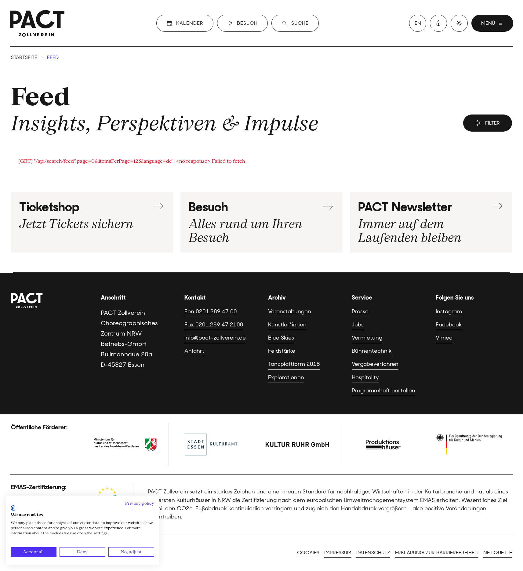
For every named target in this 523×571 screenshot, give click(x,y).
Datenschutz (373, 552)
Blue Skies (281, 337)
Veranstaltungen (289, 311)
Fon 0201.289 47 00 (210, 311)
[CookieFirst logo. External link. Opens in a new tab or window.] (13, 508)
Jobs (358, 324)
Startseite (24, 57)
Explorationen (286, 377)
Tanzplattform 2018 (294, 364)
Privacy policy (139, 503)
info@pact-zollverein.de (215, 337)
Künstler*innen (287, 324)
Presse (360, 311)
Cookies (308, 552)
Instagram (449, 311)
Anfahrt (194, 351)
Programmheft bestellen (383, 390)
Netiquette (497, 552)
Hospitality (365, 377)
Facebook (449, 324)
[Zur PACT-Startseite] (37, 23)
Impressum (337, 552)
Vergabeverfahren (375, 364)
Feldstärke (281, 351)
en (418, 23)
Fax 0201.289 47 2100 (213, 324)
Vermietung (367, 337)
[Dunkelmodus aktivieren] (459, 23)
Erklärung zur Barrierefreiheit (436, 552)
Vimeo (444, 337)
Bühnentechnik (372, 351)
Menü (488, 23)
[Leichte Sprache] (438, 23)
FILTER (492, 123)
